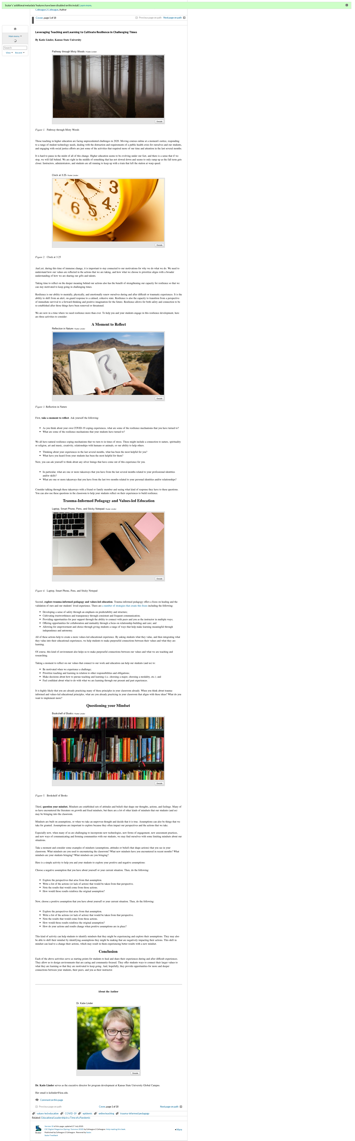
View (8, 52)
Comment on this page (51, 1099)
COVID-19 (70, 1113)
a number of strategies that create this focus (124, 605)
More (179, 1129)
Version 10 (49, 1126)
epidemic (87, 1113)
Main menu (14, 36)
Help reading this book (115, 1129)
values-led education (48, 1113)
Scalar (88, 1132)
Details (159, 121)
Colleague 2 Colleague (46, 9)
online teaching (106, 1113)
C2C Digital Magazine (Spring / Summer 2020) (64, 1129)
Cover (39, 17)
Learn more (85, 5)
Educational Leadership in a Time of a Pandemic (65, 1117)
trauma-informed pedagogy (134, 1113)
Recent (18, 52)
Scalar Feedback (51, 1135)
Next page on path (172, 17)
